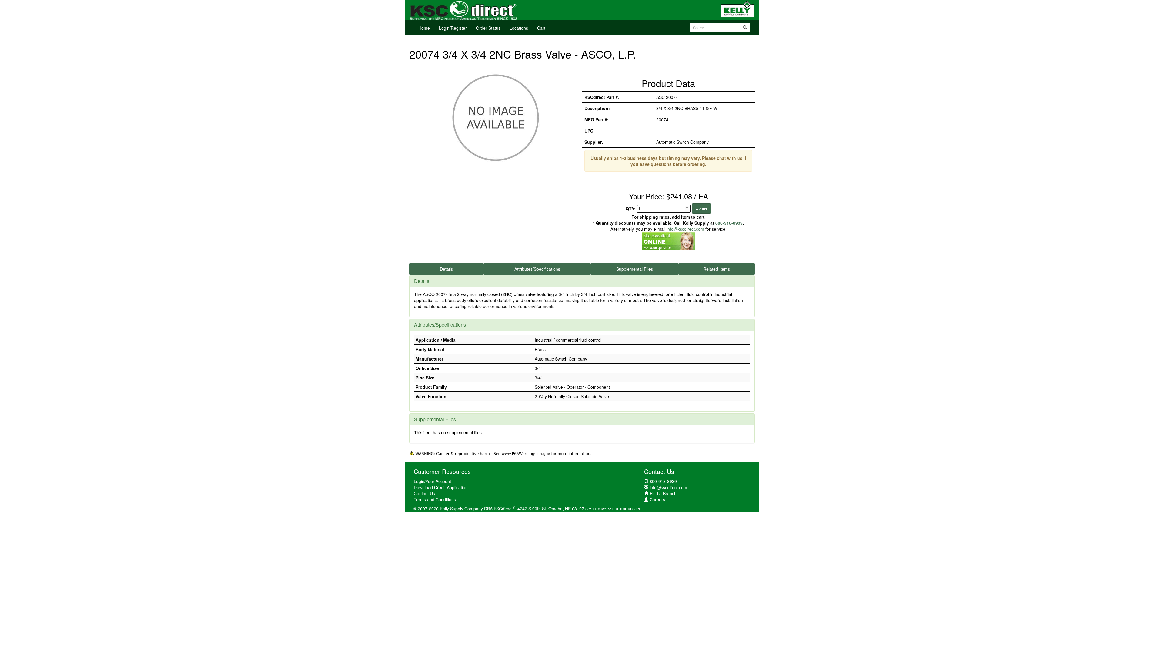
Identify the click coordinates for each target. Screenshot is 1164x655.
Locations (519, 28)
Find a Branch (663, 493)
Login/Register (453, 28)
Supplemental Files (634, 269)
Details (446, 269)
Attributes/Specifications (537, 269)
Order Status (488, 28)
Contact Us (424, 493)
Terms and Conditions (435, 499)
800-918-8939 (729, 223)
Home (424, 28)
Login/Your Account (432, 481)
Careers (657, 499)
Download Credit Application (441, 487)
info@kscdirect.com (685, 229)
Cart (541, 28)
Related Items (716, 269)
